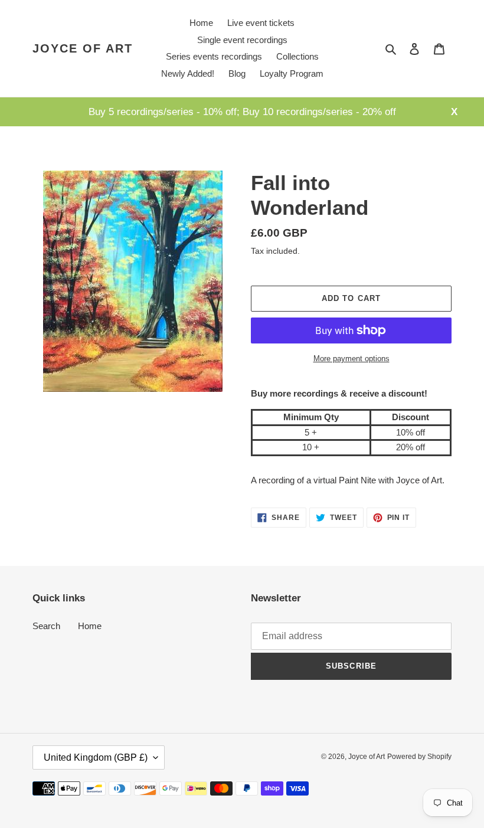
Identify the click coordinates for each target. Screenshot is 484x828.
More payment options (351, 358)
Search (46, 626)
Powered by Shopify (419, 756)
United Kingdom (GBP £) (96, 757)
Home (90, 626)
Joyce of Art (82, 48)
